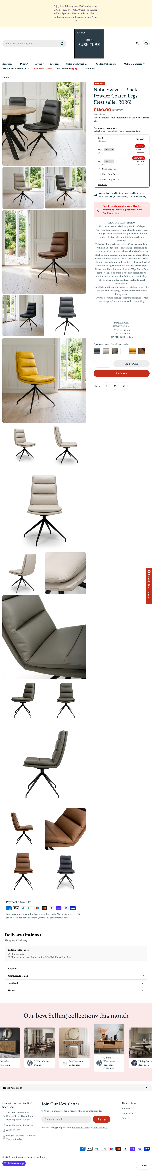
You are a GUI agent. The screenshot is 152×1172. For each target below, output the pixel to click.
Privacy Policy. (100, 1127)
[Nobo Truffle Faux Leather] (114, 351)
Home (5, 76)
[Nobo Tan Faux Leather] (141, 351)
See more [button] (102, 184)
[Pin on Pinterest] (124, 386)
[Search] (62, 43)
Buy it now (121, 373)
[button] (149, 586)
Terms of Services (80, 1127)
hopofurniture (18, 1157)
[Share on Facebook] (106, 386)
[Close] (146, 205)
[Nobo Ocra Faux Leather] (132, 351)
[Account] (137, 43)
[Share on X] (115, 386)
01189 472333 (13, 1130)
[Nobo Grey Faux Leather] (97, 351)
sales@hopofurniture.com (19, 1124)
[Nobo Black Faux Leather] (123, 351)
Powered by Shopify (37, 1157)
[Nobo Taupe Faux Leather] (106, 351)
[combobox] (34, 43)
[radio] (122, 139)
